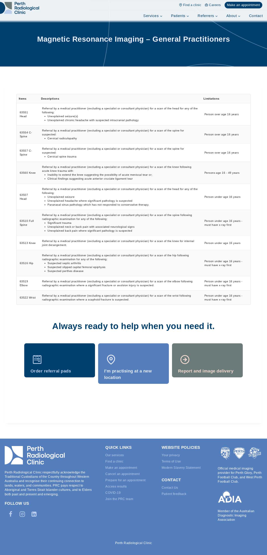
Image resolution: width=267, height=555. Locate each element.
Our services (114, 455)
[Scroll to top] (259, 542)
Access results (116, 486)
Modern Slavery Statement (181, 467)
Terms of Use (171, 461)
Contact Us (170, 487)
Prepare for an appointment (125, 480)
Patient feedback (174, 494)
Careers (215, 5)
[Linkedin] (34, 514)
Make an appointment (243, 5)
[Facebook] (10, 514)
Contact (256, 16)
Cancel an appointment (122, 474)
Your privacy (171, 455)
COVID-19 (113, 492)
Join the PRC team (119, 499)
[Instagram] (22, 514)
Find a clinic (192, 5)
